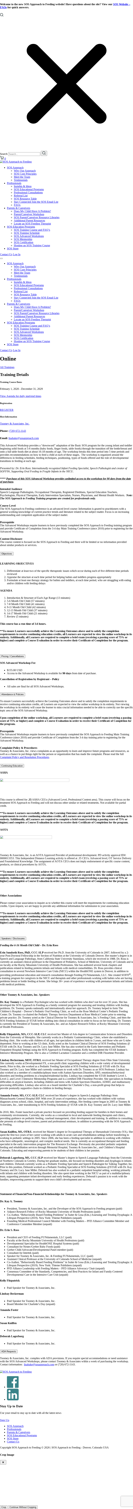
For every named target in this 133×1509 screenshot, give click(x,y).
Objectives (6, 553)
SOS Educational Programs (29, 189)
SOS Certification (23, 242)
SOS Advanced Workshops (29, 236)
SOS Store (13, 248)
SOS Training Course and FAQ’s (32, 229)
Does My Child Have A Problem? (32, 211)
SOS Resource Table (25, 198)
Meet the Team (22, 176)
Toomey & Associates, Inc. (14, 423)
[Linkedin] (13, 1399)
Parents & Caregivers (18, 208)
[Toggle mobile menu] (1, 258)
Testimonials (21, 180)
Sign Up (4, 1420)
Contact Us (6, 254)
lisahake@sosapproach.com (23, 438)
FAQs (17, 204)
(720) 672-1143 (17, 430)
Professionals (14, 183)
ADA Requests (8, 1351)
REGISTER (7, 409)
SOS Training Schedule (27, 232)
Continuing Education (12, 766)
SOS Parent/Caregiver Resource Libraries (36, 217)
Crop (3, 1507)
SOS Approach (15, 167)
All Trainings (7, 367)
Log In (16, 254)
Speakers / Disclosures (13, 938)
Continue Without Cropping (23, 1507)
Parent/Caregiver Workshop (29, 214)
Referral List (21, 195)
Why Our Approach (25, 170)
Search (3, 153)
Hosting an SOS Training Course (32, 245)
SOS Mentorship (23, 239)
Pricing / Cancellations (12, 656)
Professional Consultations (28, 192)
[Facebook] (13, 1386)
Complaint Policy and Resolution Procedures (24, 757)
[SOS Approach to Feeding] (16, 161)
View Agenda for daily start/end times (20, 396)
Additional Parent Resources (29, 220)
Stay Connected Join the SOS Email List (36, 201)
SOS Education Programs (21, 226)
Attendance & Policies (12, 694)
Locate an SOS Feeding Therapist (32, 223)
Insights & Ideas (23, 186)
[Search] (44, 153)
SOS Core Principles (25, 173)
